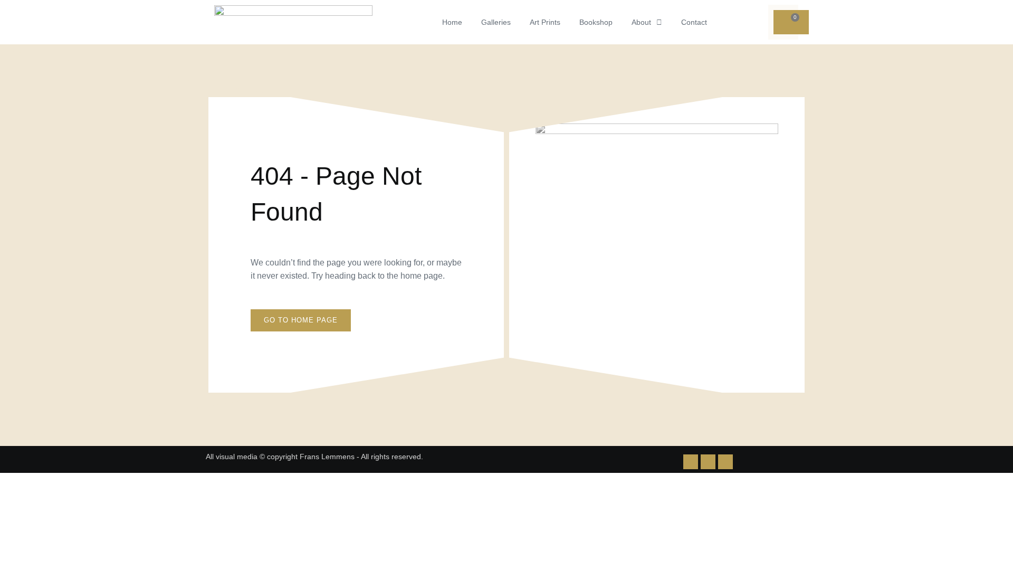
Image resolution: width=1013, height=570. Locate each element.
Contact (694, 22)
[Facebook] (725, 461)
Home (452, 22)
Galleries (496, 22)
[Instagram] (708, 461)
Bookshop (596, 22)
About (641, 22)
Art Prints (545, 22)
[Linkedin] (690, 461)
